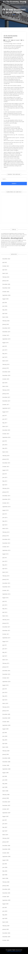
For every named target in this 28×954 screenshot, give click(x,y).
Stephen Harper (18, 245)
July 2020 (4, 302)
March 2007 (5, 834)
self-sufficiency (7, 245)
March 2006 (5, 878)
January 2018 (5, 393)
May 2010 (4, 696)
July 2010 (4, 688)
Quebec (9, 244)
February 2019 (5, 364)
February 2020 (5, 320)
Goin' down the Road (13, 240)
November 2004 (6, 936)
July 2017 (4, 415)
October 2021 (5, 266)
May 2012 (4, 608)
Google (19, 240)
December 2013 (6, 539)
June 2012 (4, 605)
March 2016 (5, 452)
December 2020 (6, 284)
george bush (7, 240)
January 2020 (5, 324)
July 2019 (4, 346)
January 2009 (5, 754)
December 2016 (6, 430)
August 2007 (5, 816)
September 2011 (6, 637)
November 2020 (6, 288)
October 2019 (5, 335)
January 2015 (5, 492)
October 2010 (5, 678)
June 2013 (4, 561)
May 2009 (4, 739)
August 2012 (5, 597)
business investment (4, 234)
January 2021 (5, 280)
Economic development (12, 238)
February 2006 (5, 882)
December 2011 (6, 627)
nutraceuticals (19, 242)
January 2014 (5, 535)
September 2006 (6, 856)
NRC (15, 242)
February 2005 (5, 925)
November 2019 (6, 331)
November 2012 (6, 586)
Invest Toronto (23, 240)
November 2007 (6, 805)
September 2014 (6, 506)
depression (13, 236)
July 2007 (4, 820)
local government (14, 241)
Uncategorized (8, 41)
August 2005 (5, 903)
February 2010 (5, 707)
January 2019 (5, 368)
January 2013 (5, 579)
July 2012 (4, 601)
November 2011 (6, 630)
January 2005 (5, 929)
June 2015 (4, 477)
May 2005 (4, 914)
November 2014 (6, 499)
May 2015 (4, 481)
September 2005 (6, 900)
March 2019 (5, 360)
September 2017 (6, 408)
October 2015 (5, 466)
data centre (9, 236)
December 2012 (6, 583)
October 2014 (5, 503)
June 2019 (4, 350)
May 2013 (4, 565)
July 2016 (4, 441)
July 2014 (4, 514)
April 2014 (4, 524)
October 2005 (5, 896)
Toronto (2, 246)
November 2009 (6, 718)
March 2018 (5, 386)
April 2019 (4, 357)
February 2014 (5, 532)
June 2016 (4, 444)
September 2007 (6, 812)
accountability (3, 233)
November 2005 (6, 893)
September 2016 (6, 437)
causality (9, 234)
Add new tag (8, 233)
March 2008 (5, 790)
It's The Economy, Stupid (14, 2)
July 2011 (4, 645)
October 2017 (5, 404)
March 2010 (5, 703)
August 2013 (5, 554)
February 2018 (5, 390)
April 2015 (4, 484)
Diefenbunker (18, 236)
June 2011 (4, 648)
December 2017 (6, 397)
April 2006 (4, 874)
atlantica (15, 233)
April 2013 (4, 568)
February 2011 (5, 663)
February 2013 (5, 575)
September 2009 (6, 725)
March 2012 (5, 616)
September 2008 (6, 769)
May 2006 (4, 871)
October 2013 (5, 546)
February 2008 (5, 794)
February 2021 (5, 277)
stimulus (23, 245)
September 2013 (6, 550)
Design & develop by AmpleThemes (14, 951)
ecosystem (3, 240)
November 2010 (6, 674)
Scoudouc (3, 245)
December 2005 (6, 889)
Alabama (12, 233)
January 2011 (5, 667)
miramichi (3, 243)
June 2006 (4, 867)
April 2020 (4, 313)
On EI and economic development (10, 36)
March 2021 (5, 273)
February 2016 (5, 455)
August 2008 (5, 772)
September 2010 (6, 681)
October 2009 (5, 721)
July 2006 (4, 863)
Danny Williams (3, 236)
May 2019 (4, 353)
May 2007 (4, 827)
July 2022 (4, 262)
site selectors (12, 245)
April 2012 (4, 612)
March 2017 (5, 426)
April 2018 (4, 382)
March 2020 (5, 317)
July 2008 (4, 776)
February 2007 (5, 838)
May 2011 (4, 652)
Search (14, 183)
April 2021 (4, 269)
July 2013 (4, 557)
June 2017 (4, 419)
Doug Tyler (23, 236)
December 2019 (6, 328)
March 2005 (5, 922)
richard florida (19, 244)
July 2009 (4, 732)
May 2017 (4, 422)
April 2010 (4, 699)
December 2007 (6, 801)
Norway (13, 243)
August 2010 (5, 685)
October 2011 (5, 634)
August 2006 (5, 860)
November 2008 (6, 761)
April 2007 (4, 831)
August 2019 (5, 342)
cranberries (24, 234)
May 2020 (4, 309)
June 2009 (4, 736)
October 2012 (5, 590)
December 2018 (6, 371)
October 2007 (5, 809)
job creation (8, 241)
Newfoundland (8, 242)
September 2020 (6, 295)
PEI (1, 244)
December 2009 (6, 714)
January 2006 (5, 885)
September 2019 (6, 339)
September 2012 (6, 594)
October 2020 (5, 291)
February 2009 (5, 750)
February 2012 (5, 619)
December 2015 (6, 462)
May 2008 (4, 783)
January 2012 (5, 623)
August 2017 (5, 411)
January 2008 (5, 798)
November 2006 (6, 849)
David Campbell (16, 40)
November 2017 (6, 401)
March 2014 (5, 528)
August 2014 (5, 510)
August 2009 (5, 729)
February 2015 (5, 488)
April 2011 (4, 656)
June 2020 (4, 306)
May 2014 (4, 521)
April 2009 (4, 743)
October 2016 (5, 433)
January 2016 (5, 459)
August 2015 (5, 470)
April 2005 (4, 918)
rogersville (24, 244)
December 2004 (6, 933)
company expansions (15, 234)
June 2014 (4, 517)
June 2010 (4, 692)
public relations (5, 244)
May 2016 (4, 448)
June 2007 (4, 823)
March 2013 (5, 572)
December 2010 (6, 670)
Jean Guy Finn (3, 241)
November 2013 (6, 543)
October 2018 (5, 379)
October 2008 (5, 765)
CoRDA (21, 234)
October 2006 (5, 852)
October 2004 (5, 940)
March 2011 (5, 659)
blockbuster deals (21, 233)
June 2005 (4, 911)
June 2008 (4, 780)
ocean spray (24, 242)
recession (13, 244)
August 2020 (5, 298)
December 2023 (6, 258)
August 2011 (5, 641)
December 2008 (6, 758)
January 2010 (5, 710)
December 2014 (6, 495)
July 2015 (4, 473)
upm (6, 246)
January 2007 (5, 842)
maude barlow (20, 241)
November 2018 (6, 375)
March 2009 (5, 747)
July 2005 (4, 907)
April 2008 (4, 787)
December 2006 (6, 845)
